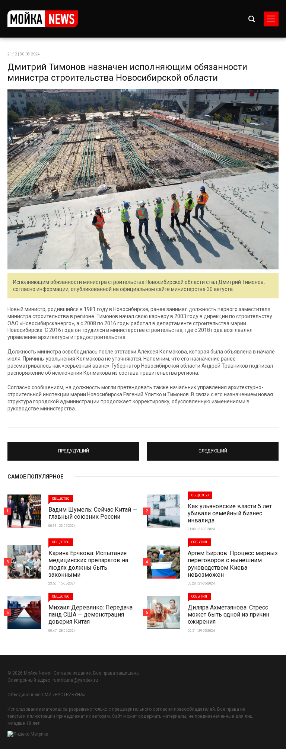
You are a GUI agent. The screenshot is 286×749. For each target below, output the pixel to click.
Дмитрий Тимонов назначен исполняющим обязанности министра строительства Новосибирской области (127, 72)
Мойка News (42, 18)
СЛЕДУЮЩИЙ (212, 448)
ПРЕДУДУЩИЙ (73, 448)
